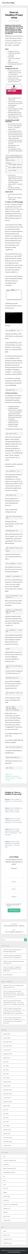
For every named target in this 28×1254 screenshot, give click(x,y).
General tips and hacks (9, 1172)
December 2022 (7, 1041)
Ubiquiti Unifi (6, 1220)
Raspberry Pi (8, 774)
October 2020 (7, 1145)
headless (7, 776)
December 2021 (7, 1089)
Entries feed (6, 1235)
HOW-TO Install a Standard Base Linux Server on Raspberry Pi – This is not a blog (13, 820)
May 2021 (6, 1117)
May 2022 (6, 1069)
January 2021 (6, 1133)
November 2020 (7, 1141)
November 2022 (7, 1045)
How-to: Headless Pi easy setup (15, 1004)
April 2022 (6, 1073)
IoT (4, 1176)
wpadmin (5, 985)
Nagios (5, 1192)
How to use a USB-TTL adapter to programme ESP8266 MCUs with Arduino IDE (12, 968)
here (9, 74)
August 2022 (6, 1057)
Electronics (6, 1164)
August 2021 (6, 1105)
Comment (14, 868)
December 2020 (7, 1137)
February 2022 (7, 1081)
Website (14, 896)
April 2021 (6, 1121)
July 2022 (5, 1061)
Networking (6, 1196)
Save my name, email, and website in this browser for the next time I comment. (14, 905)
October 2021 (7, 1097)
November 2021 (7, 1093)
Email (14, 889)
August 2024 (6, 1034)
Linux (4, 1180)
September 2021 (7, 1101)
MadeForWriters (17, 1252)
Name (14, 881)
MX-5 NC (5, 1188)
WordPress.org (7, 1243)
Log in (4, 1231)
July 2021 (5, 1109)
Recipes (5, 1212)
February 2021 (7, 1129)
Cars (4, 1156)
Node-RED (6, 1200)
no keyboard (13, 776)
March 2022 (6, 1077)
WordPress (23, 1250)
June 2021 (6, 1113)
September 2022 (7, 1053)
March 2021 (6, 1125)
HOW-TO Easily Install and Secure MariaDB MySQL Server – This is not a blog (13, 993)
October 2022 (7, 1049)
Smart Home (6, 1216)
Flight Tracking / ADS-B (9, 1168)
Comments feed (7, 1239)
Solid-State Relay (7, 974)
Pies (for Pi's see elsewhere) (10, 1204)
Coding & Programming (9, 1160)
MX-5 (4, 1184)
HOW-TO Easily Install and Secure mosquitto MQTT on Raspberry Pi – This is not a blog (14, 1010)
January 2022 (6, 1085)
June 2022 (6, 1065)
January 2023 (6, 1038)
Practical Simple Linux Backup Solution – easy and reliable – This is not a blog (13, 809)
